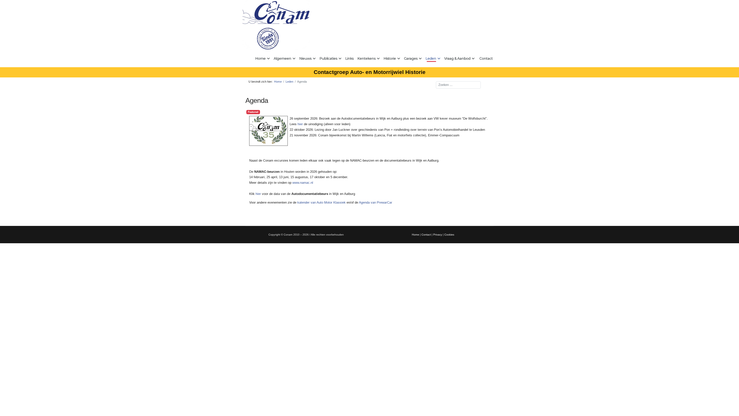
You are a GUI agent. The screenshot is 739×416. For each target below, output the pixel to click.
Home (260, 58)
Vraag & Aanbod (457, 58)
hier (301, 124)
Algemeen (282, 58)
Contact (486, 58)
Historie (390, 58)
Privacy (437, 234)
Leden (431, 58)
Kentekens (366, 58)
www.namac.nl (302, 183)
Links (349, 58)
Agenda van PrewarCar (375, 202)
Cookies (449, 234)
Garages (410, 58)
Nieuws (305, 58)
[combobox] (458, 85)
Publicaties (328, 58)
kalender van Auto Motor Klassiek (321, 202)
